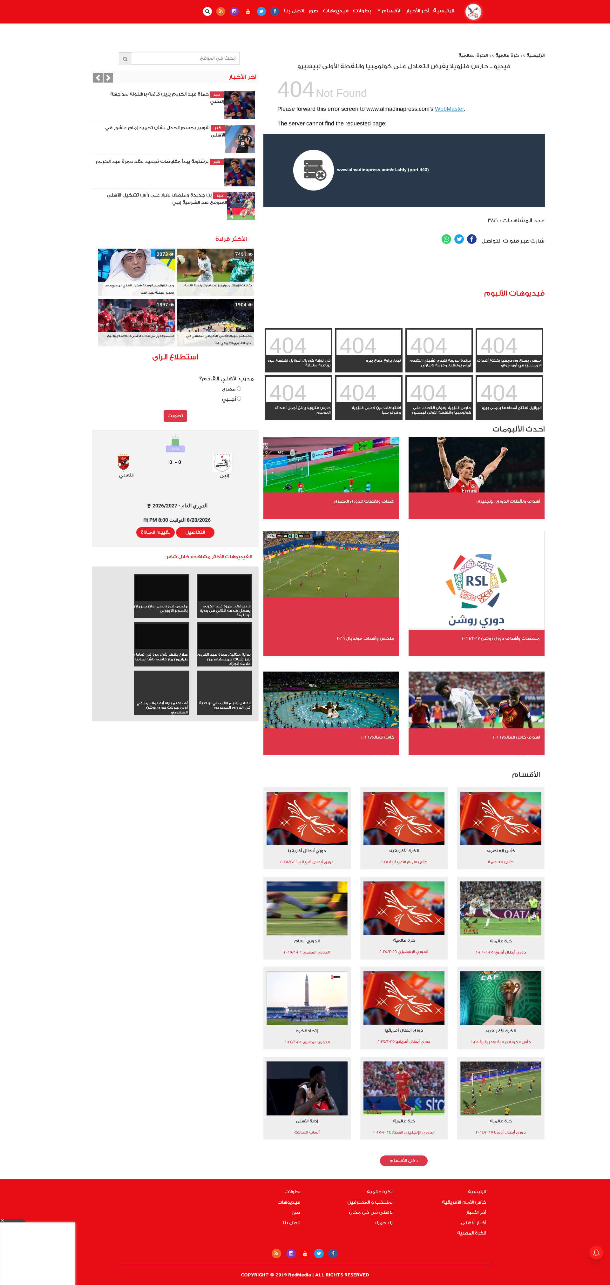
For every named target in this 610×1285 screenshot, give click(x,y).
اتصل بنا (294, 11)
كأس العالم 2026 (377, 737)
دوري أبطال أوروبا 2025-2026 (501, 952)
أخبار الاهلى (473, 1223)
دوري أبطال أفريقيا (307, 850)
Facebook (472, 239)
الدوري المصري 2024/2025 (307, 1042)
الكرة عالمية (380, 1192)
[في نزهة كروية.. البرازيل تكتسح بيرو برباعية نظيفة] (298, 353)
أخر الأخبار (417, 11)
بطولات (362, 11)
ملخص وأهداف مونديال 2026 (365, 638)
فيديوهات (336, 11)
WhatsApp (446, 239)
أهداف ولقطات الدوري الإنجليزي (508, 501)
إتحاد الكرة (307, 1030)
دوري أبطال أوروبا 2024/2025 (501, 1132)
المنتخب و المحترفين (370, 1202)
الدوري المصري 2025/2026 (307, 952)
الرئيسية (442, 11)
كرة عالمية (507, 55)
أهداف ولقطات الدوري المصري (364, 501)
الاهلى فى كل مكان (371, 1212)
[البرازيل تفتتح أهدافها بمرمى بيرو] (509, 401)
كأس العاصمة (501, 850)
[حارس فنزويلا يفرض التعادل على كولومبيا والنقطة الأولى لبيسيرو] (439, 401)
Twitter (459, 239)
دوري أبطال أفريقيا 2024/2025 (403, 1041)
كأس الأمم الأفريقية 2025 (404, 862)
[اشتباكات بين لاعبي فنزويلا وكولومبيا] (368, 401)
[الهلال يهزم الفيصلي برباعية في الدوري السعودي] (224, 696)
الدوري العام (307, 941)
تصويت (175, 415)
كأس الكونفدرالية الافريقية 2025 (501, 1042)
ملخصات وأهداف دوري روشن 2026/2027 (501, 638)
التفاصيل (195, 532)
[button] (98, 78)
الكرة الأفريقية (404, 850)
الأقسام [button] (391, 11)
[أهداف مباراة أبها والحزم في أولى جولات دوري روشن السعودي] (161, 696)
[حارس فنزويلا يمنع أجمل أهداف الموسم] (298, 401)
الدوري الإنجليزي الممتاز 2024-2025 (404, 1132)
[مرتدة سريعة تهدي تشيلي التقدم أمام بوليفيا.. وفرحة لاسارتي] (439, 353)
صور (313, 11)
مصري (229, 389)
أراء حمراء (383, 1223)
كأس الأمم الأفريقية (464, 1202)
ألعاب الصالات (307, 1132)
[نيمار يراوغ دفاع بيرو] (368, 353)
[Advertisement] (429, 269)
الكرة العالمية (473, 55)
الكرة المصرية (471, 1233)
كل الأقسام (404, 1160)
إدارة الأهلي (307, 1121)
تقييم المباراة (155, 532)
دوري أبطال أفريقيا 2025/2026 (307, 862)
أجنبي (229, 399)
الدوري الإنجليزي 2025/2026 (403, 951)
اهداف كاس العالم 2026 (516, 737)
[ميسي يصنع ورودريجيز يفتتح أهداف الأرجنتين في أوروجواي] (509, 353)
